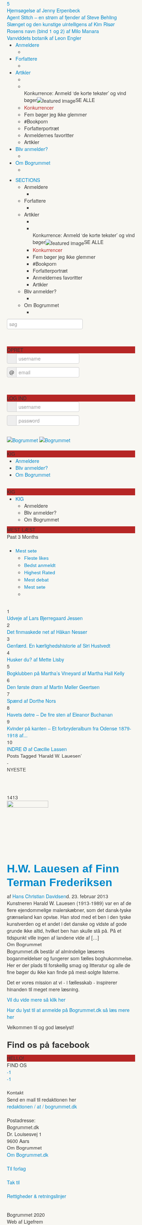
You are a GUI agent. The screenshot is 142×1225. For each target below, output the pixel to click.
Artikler (23, 72)
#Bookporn (36, 121)
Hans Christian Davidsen (39, 896)
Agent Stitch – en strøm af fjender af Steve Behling (62, 17)
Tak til (13, 1182)
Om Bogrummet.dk (27, 1154)
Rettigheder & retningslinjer (36, 1196)
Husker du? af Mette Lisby (35, 659)
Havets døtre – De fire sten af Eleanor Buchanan (60, 714)
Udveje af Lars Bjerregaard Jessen (45, 618)
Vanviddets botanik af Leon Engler (44, 37)
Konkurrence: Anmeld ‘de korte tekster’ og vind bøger (75, 96)
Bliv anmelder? (32, 148)
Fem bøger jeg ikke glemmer (55, 114)
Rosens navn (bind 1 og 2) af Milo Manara (53, 31)
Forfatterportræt (41, 128)
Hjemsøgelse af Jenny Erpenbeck (43, 10)
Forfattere (26, 58)
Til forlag (16, 1168)
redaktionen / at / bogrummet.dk (42, 1106)
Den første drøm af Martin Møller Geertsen (53, 687)
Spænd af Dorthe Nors (31, 700)
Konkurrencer (39, 107)
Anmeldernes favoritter (49, 135)
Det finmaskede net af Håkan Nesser (47, 631)
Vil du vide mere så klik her (36, 999)
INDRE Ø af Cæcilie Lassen (37, 749)
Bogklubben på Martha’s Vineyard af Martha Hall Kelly (65, 673)
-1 (9, 1072)
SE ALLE (85, 100)
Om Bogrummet (33, 162)
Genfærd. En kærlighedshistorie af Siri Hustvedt (58, 645)
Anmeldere (27, 44)
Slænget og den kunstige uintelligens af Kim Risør (61, 24)
